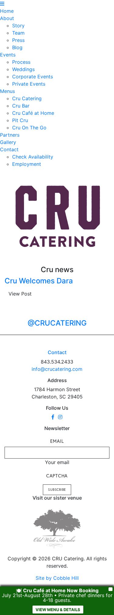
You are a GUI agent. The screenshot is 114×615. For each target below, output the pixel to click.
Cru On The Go (29, 128)
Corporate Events (32, 76)
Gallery (8, 142)
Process (21, 62)
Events (8, 55)
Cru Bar (20, 106)
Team (18, 33)
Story (18, 25)
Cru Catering (27, 98)
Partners (9, 135)
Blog (17, 47)
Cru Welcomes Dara (39, 280)
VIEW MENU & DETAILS (58, 609)
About (7, 18)
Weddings (23, 69)
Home (7, 11)
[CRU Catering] (58, 216)
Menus (7, 91)
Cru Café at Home (33, 113)
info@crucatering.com (57, 369)
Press (18, 40)
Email (57, 441)
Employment (26, 164)
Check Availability (32, 157)
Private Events (28, 84)
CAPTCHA (57, 476)
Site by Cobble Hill (57, 578)
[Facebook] (53, 417)
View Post (20, 294)
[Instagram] (60, 417)
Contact (9, 149)
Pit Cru (20, 120)
